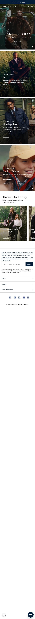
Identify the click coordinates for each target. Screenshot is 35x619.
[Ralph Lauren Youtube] (19, 297)
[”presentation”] (13, 223)
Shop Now (6, 136)
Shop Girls (16, 183)
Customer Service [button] (7, 289)
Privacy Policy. (16, 272)
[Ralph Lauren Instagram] (10, 297)
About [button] (3, 278)
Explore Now (17, 41)
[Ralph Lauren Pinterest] (28, 297)
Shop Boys (6, 183)
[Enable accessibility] (4, 615)
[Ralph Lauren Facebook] (15, 297)
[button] (24, 7)
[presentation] (17, 27)
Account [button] (4, 284)
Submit (29, 264)
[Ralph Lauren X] (24, 297)
